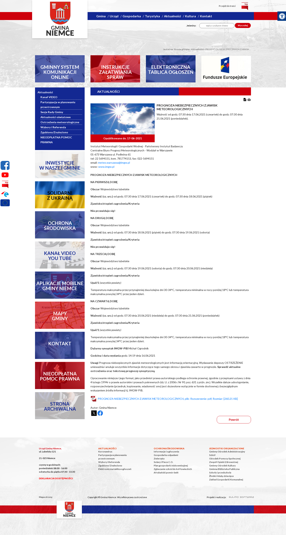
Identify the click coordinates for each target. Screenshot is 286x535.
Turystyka (152, 16)
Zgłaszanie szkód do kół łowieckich (173, 469)
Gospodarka (132, 16)
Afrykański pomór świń (166, 472)
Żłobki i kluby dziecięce (221, 476)
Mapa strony (45, 497)
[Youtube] (5, 175)
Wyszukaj (243, 25)
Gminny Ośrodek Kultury (222, 465)
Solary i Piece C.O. (163, 462)
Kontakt (206, 16)
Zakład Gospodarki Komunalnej (226, 479)
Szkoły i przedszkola (220, 472)
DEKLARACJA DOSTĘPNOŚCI (56, 478)
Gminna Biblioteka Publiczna (224, 469)
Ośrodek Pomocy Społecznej (224, 458)
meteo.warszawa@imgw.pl (114, 162)
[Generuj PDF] (245, 99)
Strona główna (181, 49)
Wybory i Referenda (53, 127)
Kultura (190, 16)
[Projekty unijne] (5, 203)
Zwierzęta (159, 458)
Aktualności (172, 16)
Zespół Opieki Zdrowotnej (223, 462)
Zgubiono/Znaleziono (54, 132)
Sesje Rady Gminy (51, 112)
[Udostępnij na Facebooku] (100, 413)
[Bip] (5, 184)
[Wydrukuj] (249, 99)
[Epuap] (5, 194)
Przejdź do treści (227, 6)
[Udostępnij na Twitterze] (94, 413)
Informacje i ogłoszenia (166, 451)
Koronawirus (105, 451)
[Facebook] (5, 165)
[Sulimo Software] (239, 496)
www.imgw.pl (106, 166)
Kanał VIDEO (48, 97)
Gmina (101, 16)
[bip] (244, 6)
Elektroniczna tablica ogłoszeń (114, 469)
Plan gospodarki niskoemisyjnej (171, 465)
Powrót (234, 419)
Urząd (114, 16)
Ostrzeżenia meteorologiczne (59, 122)
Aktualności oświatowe (55, 117)
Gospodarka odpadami (166, 455)
